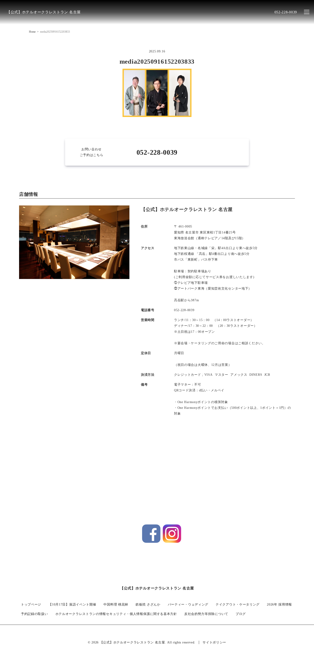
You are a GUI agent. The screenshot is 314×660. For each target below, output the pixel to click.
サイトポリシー (214, 642)
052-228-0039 (285, 12)
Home (32, 31)
